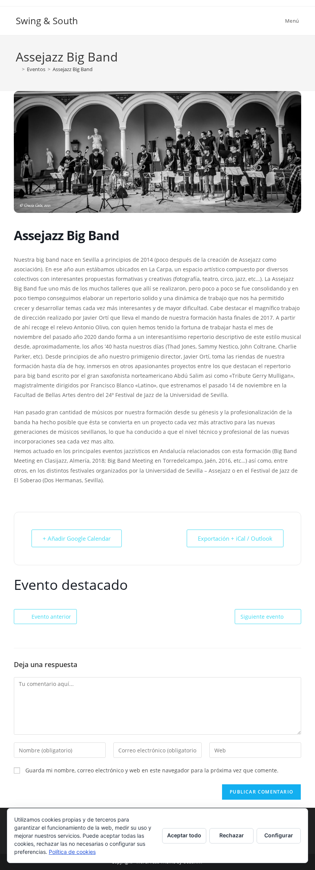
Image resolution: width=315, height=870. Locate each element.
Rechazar (231, 835)
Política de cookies (72, 851)
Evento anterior (51, 616)
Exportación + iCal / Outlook (235, 538)
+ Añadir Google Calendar (77, 538)
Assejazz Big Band (73, 69)
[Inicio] (18, 69)
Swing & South (47, 20)
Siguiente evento (262, 616)
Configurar (278, 835)
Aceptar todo (184, 835)
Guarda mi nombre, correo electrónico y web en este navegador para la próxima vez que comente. (152, 770)
